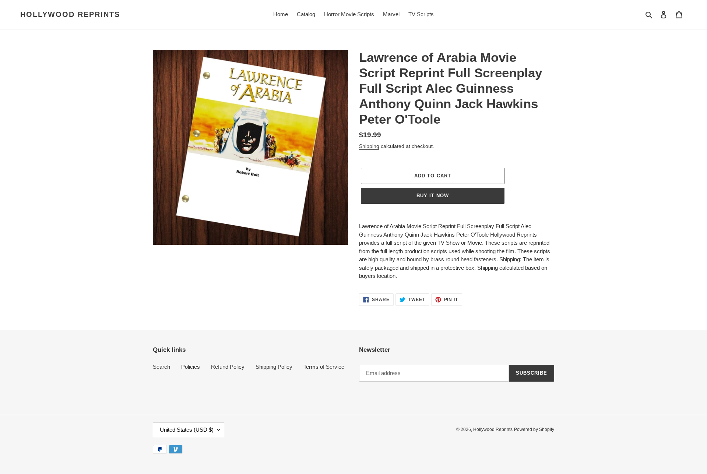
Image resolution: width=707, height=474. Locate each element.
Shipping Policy (274, 367)
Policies (190, 367)
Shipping (369, 146)
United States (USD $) (187, 430)
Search (161, 367)
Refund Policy (228, 367)
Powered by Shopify (534, 429)
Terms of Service (323, 367)
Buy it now (432, 195)
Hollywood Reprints (70, 14)
